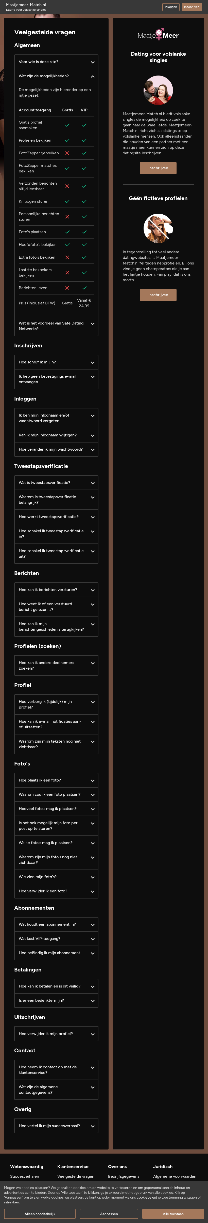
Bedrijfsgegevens (123, 1176)
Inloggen (171, 7)
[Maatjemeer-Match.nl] (158, 34)
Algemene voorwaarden (174, 1176)
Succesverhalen (24, 1176)
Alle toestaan (173, 1214)
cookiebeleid (147, 1197)
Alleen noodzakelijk (40, 1214)
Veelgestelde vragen (75, 1176)
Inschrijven (191, 7)
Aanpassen (109, 1214)
